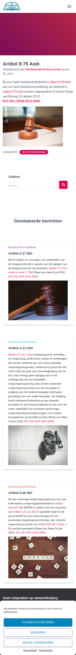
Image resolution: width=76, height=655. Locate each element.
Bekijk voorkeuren (38, 642)
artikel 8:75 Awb (13, 91)
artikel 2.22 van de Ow (26, 511)
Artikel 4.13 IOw (20, 348)
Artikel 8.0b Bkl (20, 493)
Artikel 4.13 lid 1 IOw (20, 354)
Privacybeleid (30, 650)
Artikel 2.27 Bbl (20, 253)
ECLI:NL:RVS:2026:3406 (38, 421)
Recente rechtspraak (34, 152)
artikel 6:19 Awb (60, 82)
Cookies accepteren (38, 622)
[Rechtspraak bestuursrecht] (13, 6)
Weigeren (38, 632)
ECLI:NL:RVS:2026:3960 (22, 276)
